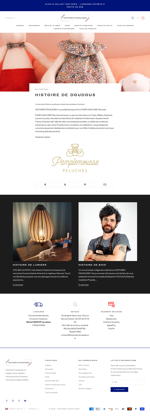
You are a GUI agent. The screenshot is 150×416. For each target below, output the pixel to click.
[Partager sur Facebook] (45, 184)
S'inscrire (119, 389)
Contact (81, 381)
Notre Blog (82, 369)
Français (10, 18)
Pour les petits (105, 25)
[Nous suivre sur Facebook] (7, 401)
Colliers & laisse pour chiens (55, 385)
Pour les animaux (125, 25)
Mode (67, 25)
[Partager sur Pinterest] (85, 184)
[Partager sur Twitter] (65, 184)
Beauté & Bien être (84, 25)
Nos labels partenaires (87, 377)
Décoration (34, 25)
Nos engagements (85, 373)
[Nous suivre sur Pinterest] (19, 401)
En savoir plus (18, 285)
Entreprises (49, 388)
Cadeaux (20, 25)
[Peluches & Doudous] (75, 158)
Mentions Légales (85, 388)
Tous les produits (87, 28)
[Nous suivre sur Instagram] (13, 401)
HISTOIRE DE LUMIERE (30, 265)
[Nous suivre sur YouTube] (25, 401)
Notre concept (84, 365)
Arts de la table (52, 25)
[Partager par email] (105, 184)
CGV (80, 385)
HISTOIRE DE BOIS (92, 265)
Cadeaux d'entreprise (64, 28)
